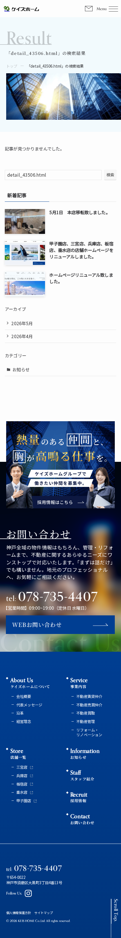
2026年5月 (22, 323)
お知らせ (21, 369)
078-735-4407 (52, 596)
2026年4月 (22, 336)
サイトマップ (43, 912)
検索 (110, 175)
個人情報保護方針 (18, 912)
